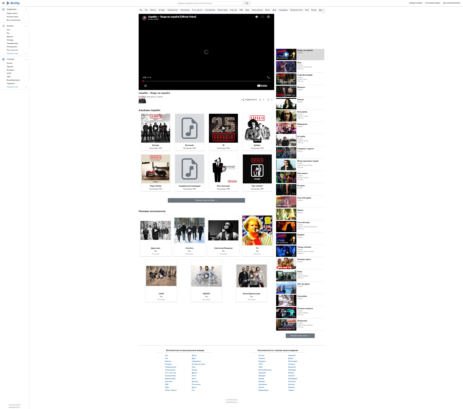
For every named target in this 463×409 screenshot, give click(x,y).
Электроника (185, 10)
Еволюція (189, 145)
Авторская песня (296, 10)
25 (223, 145)
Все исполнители (451, 3)
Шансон (153, 10)
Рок (146, 10)
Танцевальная (172, 10)
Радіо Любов (155, 186)
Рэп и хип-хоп (197, 10)
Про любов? (257, 186)
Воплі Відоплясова (251, 294)
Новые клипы (415, 3)
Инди (247, 10)
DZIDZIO (206, 294)
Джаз (274, 10)
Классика (233, 10)
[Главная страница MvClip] (13, 3)
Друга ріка (155, 248)
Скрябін (160, 97)
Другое (321, 10)
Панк (307, 10)
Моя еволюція (223, 186)
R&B (241, 10)
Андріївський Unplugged (189, 186)
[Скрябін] (142, 99)
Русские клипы (432, 3)
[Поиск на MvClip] (247, 3)
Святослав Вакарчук (223, 248)
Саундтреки (283, 10)
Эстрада (162, 10)
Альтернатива (210, 10)
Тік (257, 248)
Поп (141, 10)
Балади (155, 145)
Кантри (313, 10)
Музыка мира (222, 10)
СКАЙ (161, 294)
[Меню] (3, 3)
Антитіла (189, 248)
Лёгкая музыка (257, 10)
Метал (267, 10)
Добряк (257, 145)
